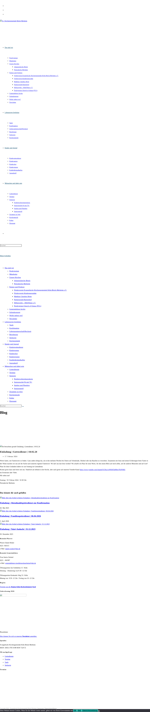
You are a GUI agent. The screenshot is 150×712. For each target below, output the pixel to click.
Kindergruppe (14, 357)
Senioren (12, 376)
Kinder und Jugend (12, 344)
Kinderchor (13, 354)
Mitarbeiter (13, 274)
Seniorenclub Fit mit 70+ (23, 382)
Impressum (41, 708)
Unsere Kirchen (15, 277)
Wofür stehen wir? (16, 315)
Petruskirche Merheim (22, 284)
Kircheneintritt (14, 341)
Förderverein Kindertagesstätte (25, 293)
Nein (79, 710)
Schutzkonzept (14, 312)
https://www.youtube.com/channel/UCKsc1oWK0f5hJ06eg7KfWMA (102, 470)
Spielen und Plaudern (22, 385)
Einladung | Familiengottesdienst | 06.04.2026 (20, 516)
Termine (12, 373)
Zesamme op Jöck (16, 392)
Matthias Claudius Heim (23, 296)
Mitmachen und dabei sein (14, 366)
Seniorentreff (19, 388)
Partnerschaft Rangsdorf (23, 300)
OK (75, 710)
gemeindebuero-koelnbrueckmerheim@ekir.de (20, 563)
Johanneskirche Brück (22, 281)
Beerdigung (13, 334)
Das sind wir (9, 268)
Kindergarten (14, 350)
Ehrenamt (12, 401)
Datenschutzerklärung (51, 708)
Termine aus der (18, 587)
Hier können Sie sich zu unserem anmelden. (18, 636)
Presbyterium (14, 271)
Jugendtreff (13, 363)
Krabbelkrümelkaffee (17, 360)
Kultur (11, 398)
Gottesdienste (14, 369)
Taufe (11, 325)
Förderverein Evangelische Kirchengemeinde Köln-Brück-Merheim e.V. (40, 290)
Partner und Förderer (16, 287)
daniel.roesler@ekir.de (12, 549)
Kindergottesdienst (16, 347)
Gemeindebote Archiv (17, 309)
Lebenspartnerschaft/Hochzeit (20, 331)
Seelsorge (12, 338)
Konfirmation (14, 328)
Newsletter (13, 319)
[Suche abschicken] (23, 406)
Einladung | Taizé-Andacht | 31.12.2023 (17, 529)
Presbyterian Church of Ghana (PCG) (27, 306)
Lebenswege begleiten (13, 322)
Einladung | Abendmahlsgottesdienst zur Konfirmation (25, 503)
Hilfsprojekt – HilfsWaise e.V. (25, 303)
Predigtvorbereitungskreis (23, 379)
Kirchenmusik (14, 395)
